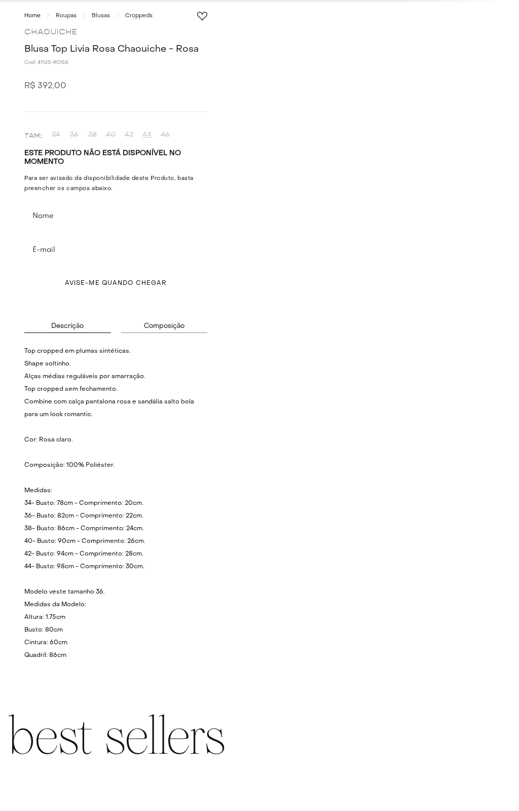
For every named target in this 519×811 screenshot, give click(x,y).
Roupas (66, 16)
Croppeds (139, 16)
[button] (56, 135)
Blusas (101, 16)
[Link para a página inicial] (32, 15)
